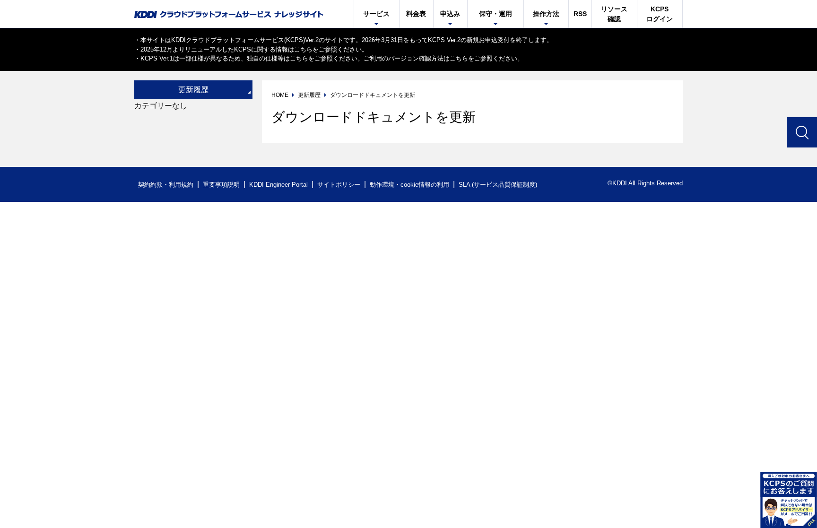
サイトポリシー (338, 184)
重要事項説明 (221, 184)
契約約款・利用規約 (165, 184)
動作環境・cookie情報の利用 (409, 184)
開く (788, 499)
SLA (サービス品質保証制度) (498, 184)
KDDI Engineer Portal (278, 184)
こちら (303, 49)
